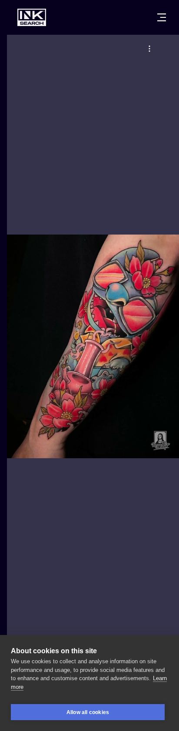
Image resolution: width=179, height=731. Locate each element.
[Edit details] (149, 48)
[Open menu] (161, 17)
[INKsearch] (31, 17)
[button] (149, 48)
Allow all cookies (87, 712)
